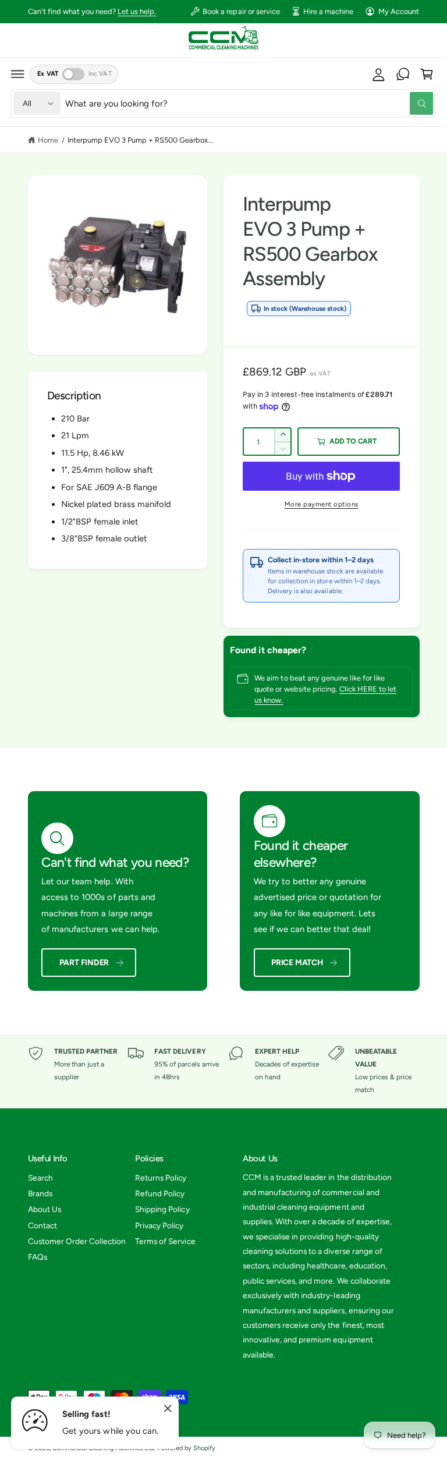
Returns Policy (160, 1177)
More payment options (322, 504)
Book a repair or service (241, 11)
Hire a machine (328, 11)
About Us (44, 1209)
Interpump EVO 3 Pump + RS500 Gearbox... (141, 140)
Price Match (297, 962)
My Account (398, 11)
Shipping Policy (162, 1209)
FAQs (37, 1256)
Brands (40, 1193)
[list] (224, 1071)
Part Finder (84, 962)
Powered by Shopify (186, 1448)
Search (40, 1177)
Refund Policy (160, 1193)
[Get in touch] (403, 74)
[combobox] (249, 103)
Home (48, 140)
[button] (18, 74)
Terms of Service (165, 1241)
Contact (42, 1225)
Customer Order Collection (77, 1241)
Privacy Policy (159, 1225)
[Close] (168, 1409)
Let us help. (137, 11)
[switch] (73, 74)
